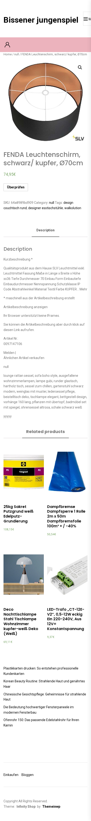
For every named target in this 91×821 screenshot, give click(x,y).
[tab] (45, 230)
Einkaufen (11, 775)
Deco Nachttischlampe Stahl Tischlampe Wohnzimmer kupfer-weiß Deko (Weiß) (21, 621)
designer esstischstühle (45, 208)
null (16, 54)
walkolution (72, 208)
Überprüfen (15, 187)
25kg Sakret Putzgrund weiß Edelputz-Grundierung (19, 514)
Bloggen (27, 775)
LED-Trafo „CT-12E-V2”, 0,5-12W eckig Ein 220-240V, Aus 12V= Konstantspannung (65, 619)
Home (8, 54)
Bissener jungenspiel (41, 20)
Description (45, 230)
